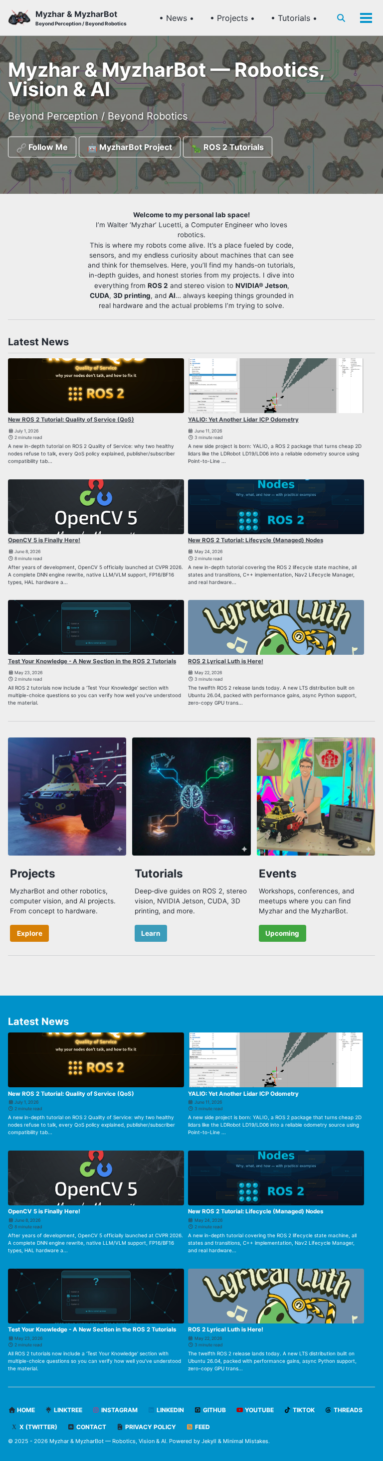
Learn (150, 933)
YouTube (258, 1410)
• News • (176, 18)
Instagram (119, 1410)
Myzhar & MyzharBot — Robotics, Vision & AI (107, 1441)
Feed (201, 1427)
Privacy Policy (150, 1427)
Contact (90, 1427)
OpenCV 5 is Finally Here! (44, 540)
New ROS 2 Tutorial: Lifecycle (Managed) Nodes (255, 540)
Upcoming (282, 933)
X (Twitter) (37, 1427)
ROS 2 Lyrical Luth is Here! (225, 661)
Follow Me (47, 147)
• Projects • (232, 18)
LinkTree (67, 1410)
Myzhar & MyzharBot (81, 17)
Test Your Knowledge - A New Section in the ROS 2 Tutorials (92, 661)
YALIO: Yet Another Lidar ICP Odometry (243, 419)
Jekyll (208, 1441)
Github (213, 1410)
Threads (347, 1410)
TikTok (303, 1410)
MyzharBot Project (134, 147)
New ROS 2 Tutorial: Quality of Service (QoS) (71, 419)
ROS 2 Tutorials (232, 147)
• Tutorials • (294, 18)
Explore (29, 933)
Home (25, 1410)
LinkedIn (169, 1410)
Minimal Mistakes (245, 1441)
